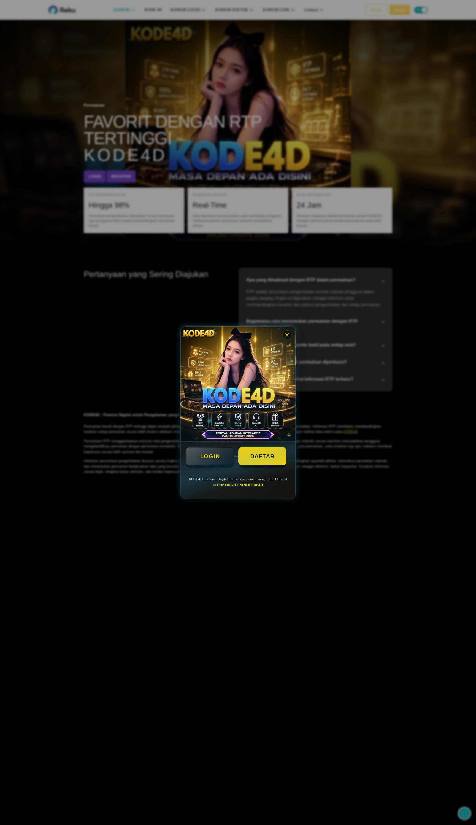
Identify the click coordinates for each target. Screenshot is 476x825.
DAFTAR (262, 456)
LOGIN (210, 456)
